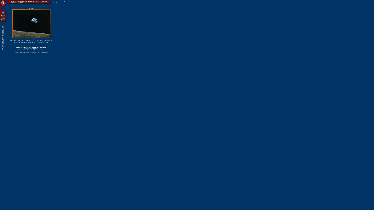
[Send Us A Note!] (3, 17)
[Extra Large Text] (69, 2)
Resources (36, 49)
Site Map (21, 49)
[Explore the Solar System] (21, 1)
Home (18, 47)
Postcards (32, 48)
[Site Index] (3, 15)
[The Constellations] (36, 1)
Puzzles (36, 48)
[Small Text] (62, 2)
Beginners (26, 48)
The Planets (28, 47)
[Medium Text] (64, 2)
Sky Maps (22, 47)
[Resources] (3, 18)
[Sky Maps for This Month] (13, 1)
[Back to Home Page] (3, 5)
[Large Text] (67, 2)
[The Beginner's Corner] (44, 1)
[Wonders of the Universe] (29, 1)
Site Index (26, 49)
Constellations (42, 47)
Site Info (41, 49)
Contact (31, 49)
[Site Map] (3, 14)
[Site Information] (3, 19)
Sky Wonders (35, 47)
